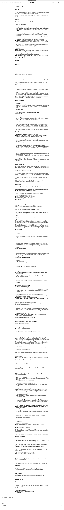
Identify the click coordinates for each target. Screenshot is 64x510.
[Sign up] (61, 496)
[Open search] (57, 3)
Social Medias (4, 505)
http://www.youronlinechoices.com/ (29, 452)
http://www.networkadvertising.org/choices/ (29, 451)
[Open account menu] (61, 3)
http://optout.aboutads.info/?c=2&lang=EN (29, 453)
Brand (3, 503)
